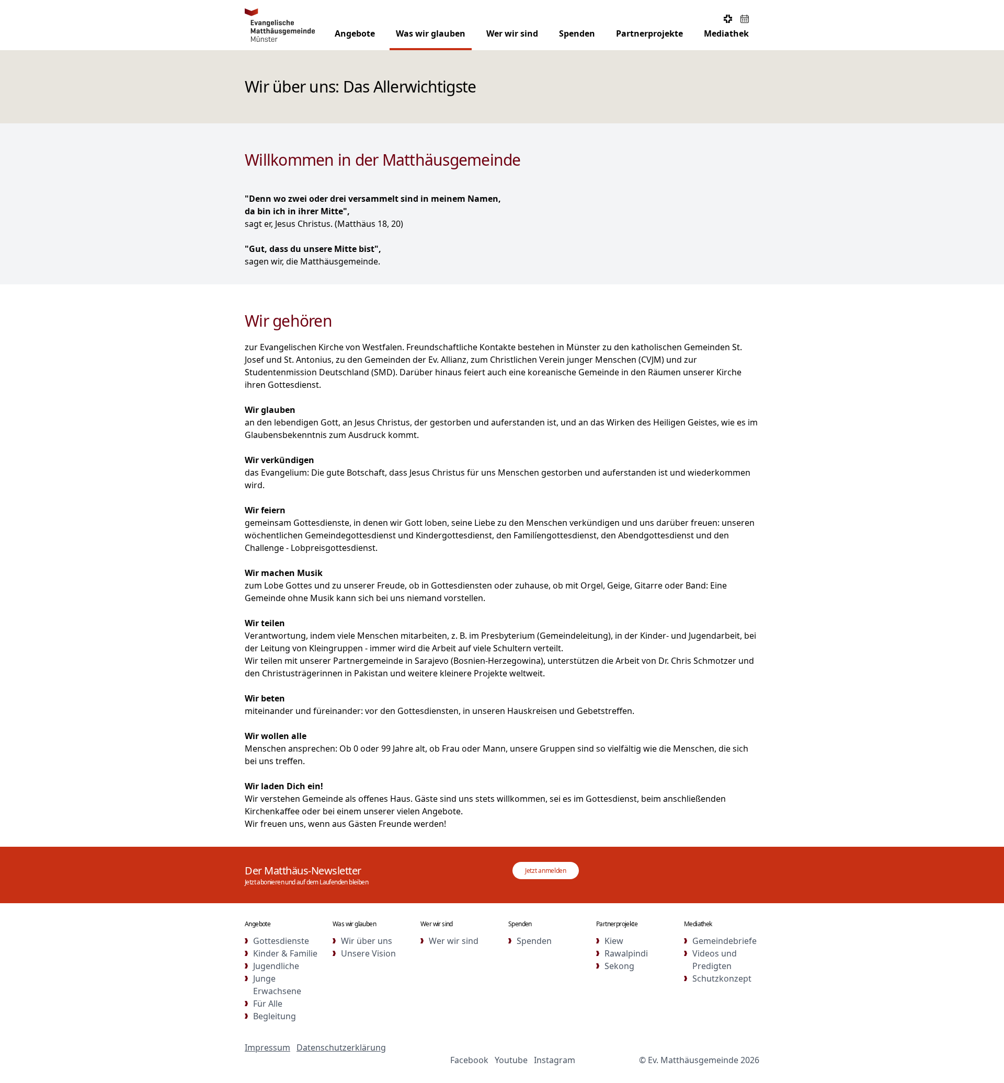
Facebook (469, 1060)
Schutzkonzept (721, 978)
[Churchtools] (728, 18)
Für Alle (267, 1003)
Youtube (511, 1060)
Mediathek (726, 33)
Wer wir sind (512, 33)
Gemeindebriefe (724, 941)
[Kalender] (744, 18)
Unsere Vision (368, 953)
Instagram (554, 1060)
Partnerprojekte (649, 33)
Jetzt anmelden (545, 870)
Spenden (577, 33)
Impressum (267, 1047)
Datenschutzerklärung (341, 1047)
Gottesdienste (281, 941)
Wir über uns (366, 941)
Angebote (355, 33)
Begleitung (274, 1016)
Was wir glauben (430, 33)
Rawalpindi (626, 953)
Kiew (613, 941)
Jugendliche (276, 966)
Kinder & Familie (285, 953)
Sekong (619, 966)
